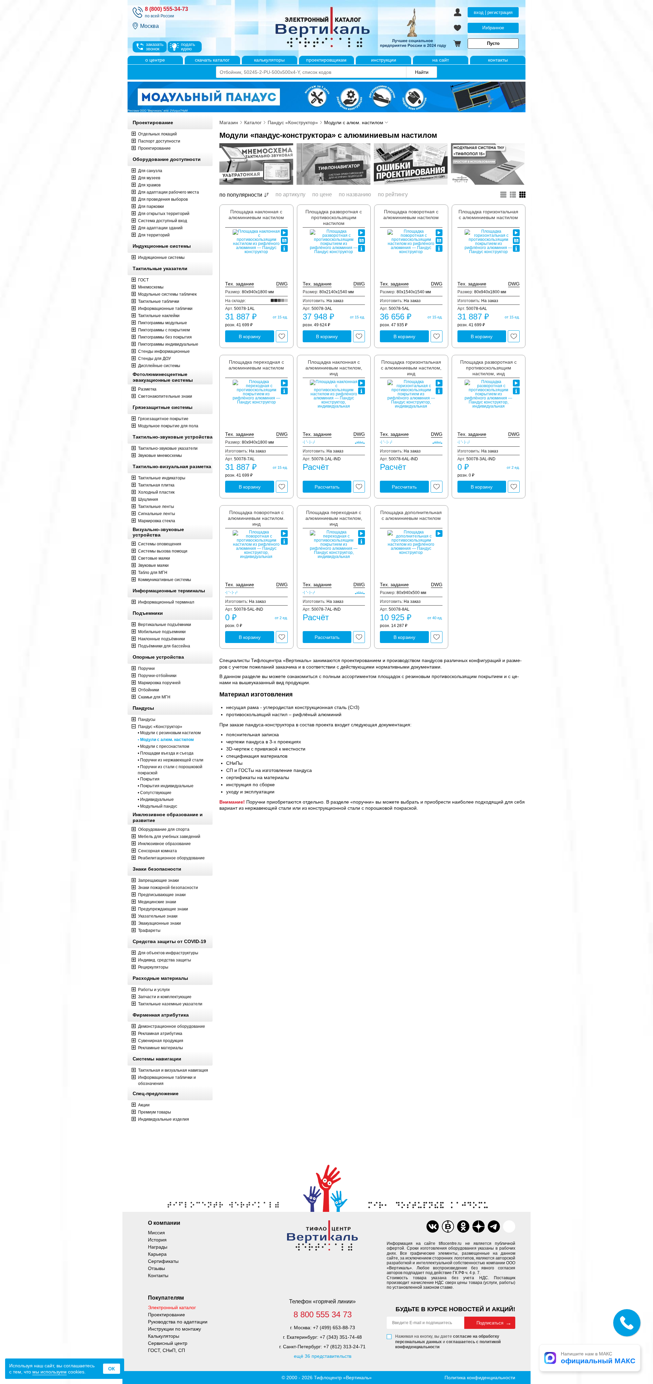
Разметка (147, 389)
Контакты (158, 1275)
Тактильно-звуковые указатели (168, 448)
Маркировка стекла (156, 520)
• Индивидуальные (156, 799)
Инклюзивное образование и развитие (168, 817)
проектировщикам (326, 60)
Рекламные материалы (160, 1047)
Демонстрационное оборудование (171, 1026)
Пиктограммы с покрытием (164, 330)
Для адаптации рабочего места (168, 192)
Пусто (493, 43)
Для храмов (149, 185)
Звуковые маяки (153, 565)
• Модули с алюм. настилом (166, 739)
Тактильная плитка (156, 485)
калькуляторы (269, 60)
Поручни (146, 668)
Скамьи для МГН (154, 697)
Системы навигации (157, 1058)
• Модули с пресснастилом (163, 746)
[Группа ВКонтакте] (432, 1226)
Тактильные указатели (160, 268)
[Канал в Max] (509, 1226)
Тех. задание (239, 283)
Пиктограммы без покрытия (165, 337)
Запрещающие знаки (158, 880)
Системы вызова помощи (162, 551)
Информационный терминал (166, 602)
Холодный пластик (156, 492)
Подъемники (148, 613)
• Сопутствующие (154, 792)
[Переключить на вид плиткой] (522, 195)
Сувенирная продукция (160, 1040)
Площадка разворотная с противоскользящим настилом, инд (488, 367)
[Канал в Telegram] (494, 1226)
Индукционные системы (162, 246)
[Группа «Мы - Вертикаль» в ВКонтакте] (448, 1226)
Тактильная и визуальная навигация (173, 1070)
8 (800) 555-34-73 (166, 9)
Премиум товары (154, 1112)
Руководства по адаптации (177, 1321)
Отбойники (148, 690)
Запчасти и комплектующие (164, 996)
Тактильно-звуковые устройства (173, 437)
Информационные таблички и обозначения (167, 1080)
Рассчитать (327, 487)
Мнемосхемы (151, 287)
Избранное (493, 27)
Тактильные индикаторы (161, 478)
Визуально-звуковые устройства (158, 532)
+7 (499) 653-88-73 (334, 1327)
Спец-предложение (156, 1093)
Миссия (156, 1232)
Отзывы (156, 1268)
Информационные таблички (165, 308)
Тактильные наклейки (159, 315)
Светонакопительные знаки (165, 396)
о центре (155, 60)
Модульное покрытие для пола (168, 426)
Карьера (157, 1254)
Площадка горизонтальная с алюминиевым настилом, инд (411, 367)
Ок (111, 1368)
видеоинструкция (284, 232)
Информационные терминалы (169, 590)
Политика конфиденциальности (480, 1377)
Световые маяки (154, 558)
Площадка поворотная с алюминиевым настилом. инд (256, 518)
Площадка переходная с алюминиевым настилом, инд (333, 518)
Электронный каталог (172, 1307)
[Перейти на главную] (349, 28)
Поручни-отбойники (157, 675)
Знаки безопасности (157, 869)
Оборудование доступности (167, 159)
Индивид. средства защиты (164, 960)
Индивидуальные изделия (163, 1119)
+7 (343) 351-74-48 (341, 1337)
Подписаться (489, 1322)
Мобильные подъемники (162, 631)
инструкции (383, 60)
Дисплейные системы (159, 365)
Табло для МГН (152, 572)
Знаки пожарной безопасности (168, 887)
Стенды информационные (164, 351)
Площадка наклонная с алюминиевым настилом (256, 214)
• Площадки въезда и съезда (166, 753)
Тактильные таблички (158, 301)
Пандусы (143, 708)
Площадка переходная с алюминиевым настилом (256, 364)
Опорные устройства (158, 657)
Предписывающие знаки (162, 894)
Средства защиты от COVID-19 (169, 941)
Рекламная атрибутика (160, 1033)
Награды (157, 1247)
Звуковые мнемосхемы (160, 455)
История (157, 1239)
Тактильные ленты (156, 506)
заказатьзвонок (155, 46)
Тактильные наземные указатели (170, 1004)
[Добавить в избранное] (282, 336)
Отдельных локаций (157, 134)
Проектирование (153, 122)
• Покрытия (149, 779)
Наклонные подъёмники (161, 639)
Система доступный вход (162, 220)
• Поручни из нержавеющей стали (170, 760)
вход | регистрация (493, 12)
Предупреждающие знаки (163, 909)
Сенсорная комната (157, 850)
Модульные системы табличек (167, 294)
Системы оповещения (159, 544)
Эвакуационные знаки (159, 923)
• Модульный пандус (157, 806)
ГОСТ (143, 280)
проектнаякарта (284, 240)
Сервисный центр (167, 1343)
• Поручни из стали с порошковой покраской (170, 769)
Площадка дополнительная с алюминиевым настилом (411, 515)
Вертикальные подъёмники (164, 624)
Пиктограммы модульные (162, 322)
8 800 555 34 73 (323, 1315)
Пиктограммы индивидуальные (168, 344)
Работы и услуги (154, 989)
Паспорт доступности (159, 141)
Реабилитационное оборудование (171, 858)
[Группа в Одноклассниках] (463, 1226)
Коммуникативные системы (164, 579)
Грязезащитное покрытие (163, 418)
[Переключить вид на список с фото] (513, 195)
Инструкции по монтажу (174, 1329)
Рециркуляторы (153, 967)
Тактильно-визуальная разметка (172, 466)
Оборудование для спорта (163, 829)
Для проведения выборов (163, 199)
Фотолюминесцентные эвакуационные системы (163, 377)
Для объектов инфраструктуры (168, 953)
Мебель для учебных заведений (169, 836)
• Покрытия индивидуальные (166, 786)
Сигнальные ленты (156, 513)
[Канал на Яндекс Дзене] (478, 1226)
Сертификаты (163, 1261)
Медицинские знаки (157, 902)
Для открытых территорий (163, 213)
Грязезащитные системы (162, 407)
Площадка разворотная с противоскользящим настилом (333, 217)
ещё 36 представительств (322, 1356)
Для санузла (150, 170)
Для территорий (154, 235)
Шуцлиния (148, 499)
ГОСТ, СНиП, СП (166, 1350)
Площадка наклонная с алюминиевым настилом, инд (333, 367)
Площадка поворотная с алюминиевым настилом (411, 214)
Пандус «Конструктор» (160, 726)
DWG (282, 283)
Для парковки (151, 206)
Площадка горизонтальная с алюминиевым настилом (488, 214)
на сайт (440, 60)
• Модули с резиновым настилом (169, 732)
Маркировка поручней (159, 682)
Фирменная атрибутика (161, 1015)
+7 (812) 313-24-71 (344, 1346)
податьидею (188, 46)
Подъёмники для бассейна (164, 646)
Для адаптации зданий (160, 228)
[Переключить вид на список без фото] (503, 195)
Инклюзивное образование (164, 843)
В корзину (250, 336)
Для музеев (149, 178)
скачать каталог (212, 60)
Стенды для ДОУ (154, 358)
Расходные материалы (160, 978)
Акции (144, 1105)
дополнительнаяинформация (284, 248)
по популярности (240, 195)
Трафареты (149, 930)
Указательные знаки (158, 916)
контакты (498, 60)
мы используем (49, 1371)
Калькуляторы (163, 1336)
